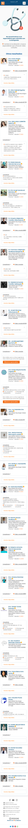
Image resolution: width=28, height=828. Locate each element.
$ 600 (21, 169)
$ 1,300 (21, 757)
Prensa (7, 816)
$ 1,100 (21, 225)
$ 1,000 (21, 197)
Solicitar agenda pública (11, 362)
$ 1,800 (21, 616)
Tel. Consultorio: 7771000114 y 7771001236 (8, 659)
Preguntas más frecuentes (12, 806)
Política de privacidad (11, 804)
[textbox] (13, 77)
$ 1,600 (21, 65)
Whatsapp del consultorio (19, 392)
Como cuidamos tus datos (11, 812)
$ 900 (21, 529)
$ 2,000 (21, 96)
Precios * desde (13, 65)
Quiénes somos (9, 803)
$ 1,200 (21, 381)
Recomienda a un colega (12, 808)
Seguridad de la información (12, 810)
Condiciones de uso (9, 814)
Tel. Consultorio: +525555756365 (8, 629)
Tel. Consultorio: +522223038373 (8, 506)
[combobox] (13, 77)
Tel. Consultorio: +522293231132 (8, 392)
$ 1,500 (21, 134)
